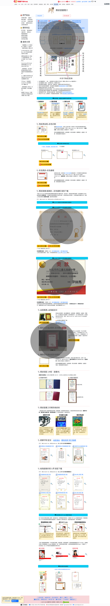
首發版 (49, 22)
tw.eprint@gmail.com (78, 604)
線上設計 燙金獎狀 (54, 21)
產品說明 (40, 15)
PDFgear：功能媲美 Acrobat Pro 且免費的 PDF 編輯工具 (26, 83)
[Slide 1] (50, 350)
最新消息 (48, 597)
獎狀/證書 (23, 19)
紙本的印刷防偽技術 (67, 92)
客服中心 (73, 599)
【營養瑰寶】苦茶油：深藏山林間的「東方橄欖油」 (27, 88)
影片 (67, 597)
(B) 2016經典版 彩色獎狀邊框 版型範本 (62, 207)
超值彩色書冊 (24, 35)
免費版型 (66, 599)
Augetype (64, 252)
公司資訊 (24, 605)
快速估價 (67, 15)
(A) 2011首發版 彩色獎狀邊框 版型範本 (62, 202)
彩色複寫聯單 (24, 37)
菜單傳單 (36, 4)
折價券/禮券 (24, 18)
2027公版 (23, 21)
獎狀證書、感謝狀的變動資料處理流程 (62, 98)
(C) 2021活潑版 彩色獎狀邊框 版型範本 (62, 258)
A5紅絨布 (59, 322)
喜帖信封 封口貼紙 (68, 440)
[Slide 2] (61, 43)
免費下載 (52, 599)
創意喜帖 (56, 440)
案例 (72, 4)
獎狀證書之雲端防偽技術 (68, 93)
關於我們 (37, 599)
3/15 (50, 251)
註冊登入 (79, 1)
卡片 (19, 4)
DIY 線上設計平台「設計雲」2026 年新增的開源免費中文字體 (27, 52)
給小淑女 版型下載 (79, 492)
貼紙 (32, 4)
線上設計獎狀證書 (43, 139)
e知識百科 (55, 597)
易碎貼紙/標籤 (24, 39)
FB (62, 597)
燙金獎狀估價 (42, 136)
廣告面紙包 (29, 30)
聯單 (60, 4)
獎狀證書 (56, 4)
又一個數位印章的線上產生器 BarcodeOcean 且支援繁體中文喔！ (27, 77)
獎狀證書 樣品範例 (64, 566)
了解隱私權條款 (7, 600)
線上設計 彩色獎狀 (43, 21)
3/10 (50, 302)
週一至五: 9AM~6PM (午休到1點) (37, 604)
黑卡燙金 (23, 30)
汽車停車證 (29, 19)
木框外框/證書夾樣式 (76, 21)
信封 (29, 4)
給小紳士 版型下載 (79, 474)
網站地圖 (41, 597)
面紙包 (29, 18)
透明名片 (29, 32)
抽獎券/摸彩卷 (29, 23)
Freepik (59, 252)
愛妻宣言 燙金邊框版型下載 (47, 446)
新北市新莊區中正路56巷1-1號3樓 (55, 604)
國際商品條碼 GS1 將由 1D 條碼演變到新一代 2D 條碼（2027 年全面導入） (26, 58)
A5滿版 (64, 322)
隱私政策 (44, 599)
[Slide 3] (62, 43)
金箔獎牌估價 (44, 322)
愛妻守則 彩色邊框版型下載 (81, 446)
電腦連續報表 (24, 34)
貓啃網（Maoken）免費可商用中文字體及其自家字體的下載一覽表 (27, 94)
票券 (48, 4)
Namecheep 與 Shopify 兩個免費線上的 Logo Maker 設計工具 (26, 64)
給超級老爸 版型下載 (46, 474)
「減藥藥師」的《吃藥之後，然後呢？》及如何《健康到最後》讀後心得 (27, 46)
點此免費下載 (40, 112)
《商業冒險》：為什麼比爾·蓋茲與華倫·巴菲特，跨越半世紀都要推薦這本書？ (27, 71)
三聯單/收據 (30, 21)
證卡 (22, 4)
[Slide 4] (54, 350)
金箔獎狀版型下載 (77, 22)
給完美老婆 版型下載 (62, 492)
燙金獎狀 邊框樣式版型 (64, 143)
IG (71, 597)
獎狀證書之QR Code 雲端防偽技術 (64, 515)
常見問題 (59, 599)
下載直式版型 (65, 251)
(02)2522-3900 (68, 604)
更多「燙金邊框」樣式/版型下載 (50, 146)
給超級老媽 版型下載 (62, 474)
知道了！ (15, 601)
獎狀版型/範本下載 (63, 86)
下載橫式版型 (56, 251)
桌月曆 (51, 4)
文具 (25, 4)
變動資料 (68, 4)
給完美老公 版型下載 (46, 492)
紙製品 (63, 4)
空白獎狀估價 (44, 366)
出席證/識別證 (24, 24)
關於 (16, 4)
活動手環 (23, 32)
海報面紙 (41, 4)
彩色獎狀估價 (42, 182)
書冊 (45, 4)
